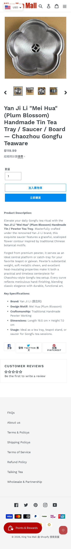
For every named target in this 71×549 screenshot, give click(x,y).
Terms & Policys (18, 432)
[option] (18, 91)
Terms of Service (19, 452)
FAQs (11, 412)
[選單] (65, 6)
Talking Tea (15, 472)
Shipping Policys (18, 442)
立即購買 (35, 197)
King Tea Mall (29, 536)
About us (13, 422)
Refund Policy (17, 462)
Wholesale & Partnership (24, 482)
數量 (7, 169)
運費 (20, 156)
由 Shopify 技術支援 (48, 536)
